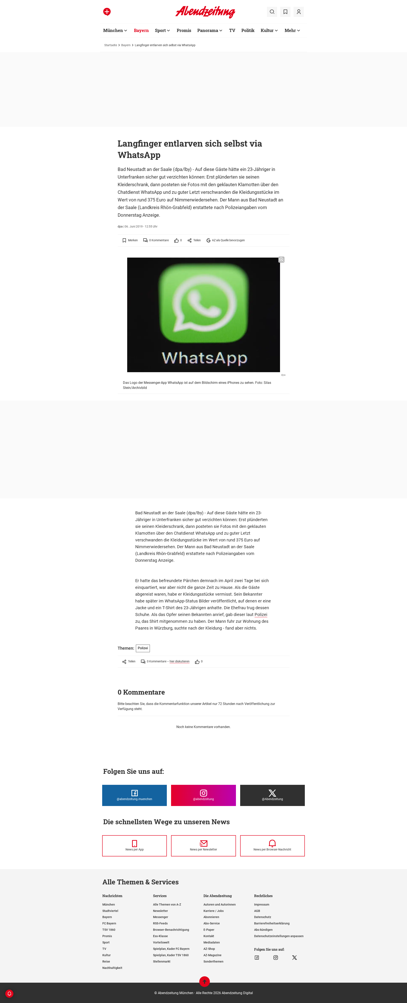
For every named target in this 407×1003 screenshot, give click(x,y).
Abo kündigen (263, 929)
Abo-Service (212, 923)
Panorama (207, 30)
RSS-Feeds (160, 923)
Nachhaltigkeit (112, 968)
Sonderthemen (213, 961)
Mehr (290, 30)
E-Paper (209, 929)
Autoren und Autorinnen (220, 904)
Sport (160, 30)
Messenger (160, 917)
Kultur (267, 30)
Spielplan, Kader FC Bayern (171, 948)
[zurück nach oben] (204, 983)
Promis (184, 30)
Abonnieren (211, 917)
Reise (106, 961)
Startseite (110, 45)
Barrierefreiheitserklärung (272, 923)
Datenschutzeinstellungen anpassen (279, 936)
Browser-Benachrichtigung (171, 929)
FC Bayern (109, 923)
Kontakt (209, 936)
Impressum (261, 904)
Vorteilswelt (161, 942)
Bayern (141, 30)
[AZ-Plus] (107, 12)
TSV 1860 (108, 929)
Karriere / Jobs (214, 911)
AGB (257, 911)
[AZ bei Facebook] (256, 957)
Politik (248, 30)
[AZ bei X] (294, 957)
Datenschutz (262, 917)
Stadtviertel (110, 911)
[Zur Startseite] (205, 17)
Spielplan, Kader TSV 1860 (171, 955)
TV (232, 30)
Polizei (261, 614)
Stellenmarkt (161, 961)
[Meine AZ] (299, 12)
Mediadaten (212, 942)
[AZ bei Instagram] (275, 957)
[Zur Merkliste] (285, 12)
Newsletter (160, 911)
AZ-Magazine (213, 955)
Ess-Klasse (160, 936)
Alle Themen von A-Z (167, 904)
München (113, 30)
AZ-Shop (209, 948)
